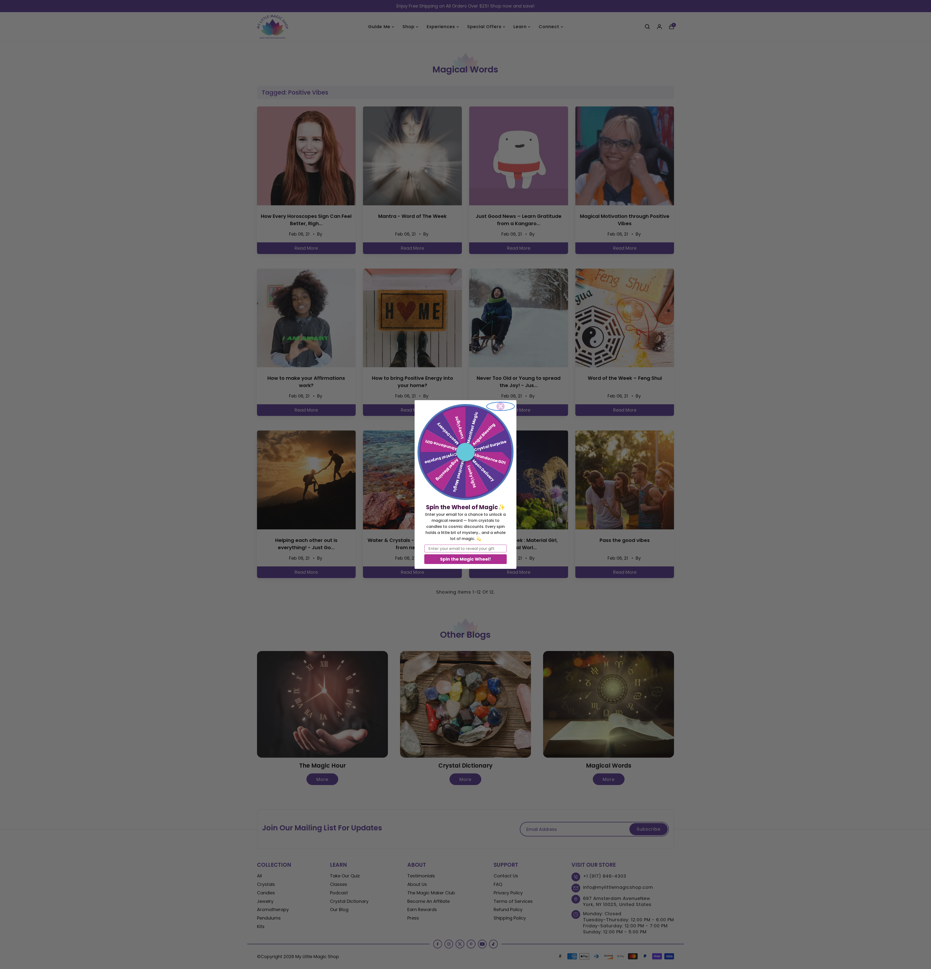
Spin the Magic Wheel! (465, 559)
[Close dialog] (500, 406)
